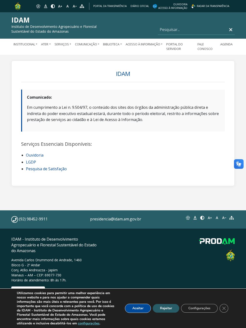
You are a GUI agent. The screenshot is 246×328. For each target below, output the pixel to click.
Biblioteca (111, 44)
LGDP (31, 162)
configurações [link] (88, 323)
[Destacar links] (45, 6)
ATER (44, 44)
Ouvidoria (34, 155)
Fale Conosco (205, 46)
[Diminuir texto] (75, 6)
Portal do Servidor (174, 46)
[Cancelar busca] (231, 30)
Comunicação (86, 44)
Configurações (199, 308)
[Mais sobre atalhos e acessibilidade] (187, 217)
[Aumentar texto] (60, 6)
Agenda (226, 44)
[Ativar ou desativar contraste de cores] (53, 6)
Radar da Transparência (213, 6)
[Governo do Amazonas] (18, 5)
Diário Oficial (139, 6)
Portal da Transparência (110, 6)
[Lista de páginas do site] (231, 217)
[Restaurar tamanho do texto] (67, 6)
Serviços (62, 44)
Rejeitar (166, 308)
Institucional (24, 44)
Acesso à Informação (143, 44)
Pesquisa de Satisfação (46, 168)
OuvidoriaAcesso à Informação (172, 6)
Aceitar (137, 308)
